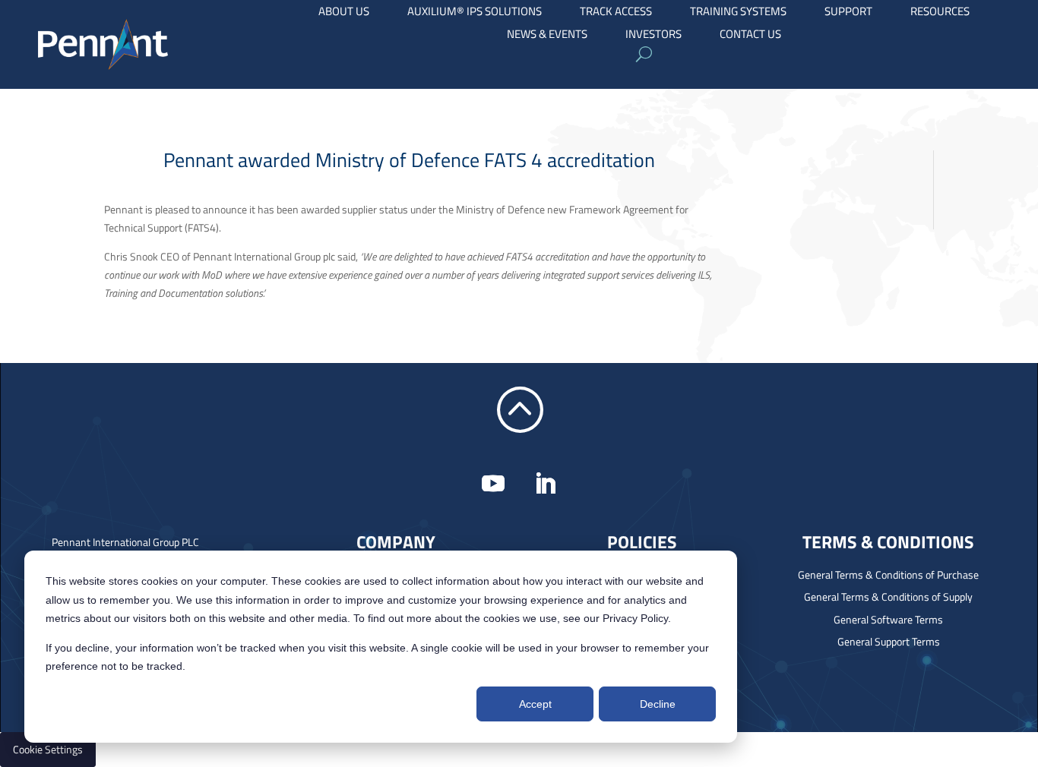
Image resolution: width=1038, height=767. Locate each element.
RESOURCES (940, 13)
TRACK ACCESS (616, 13)
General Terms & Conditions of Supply (888, 596)
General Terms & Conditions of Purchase (888, 574)
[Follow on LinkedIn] (545, 484)
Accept (535, 704)
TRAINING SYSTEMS (738, 13)
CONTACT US (750, 36)
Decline (658, 704)
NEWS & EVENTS (547, 36)
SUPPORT (848, 13)
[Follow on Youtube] (493, 484)
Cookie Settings (48, 749)
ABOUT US (343, 13)
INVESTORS (653, 36)
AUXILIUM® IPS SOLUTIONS (474, 13)
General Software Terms (888, 619)
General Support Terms (888, 641)
